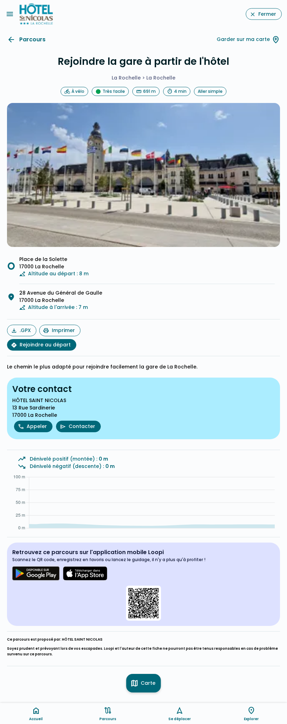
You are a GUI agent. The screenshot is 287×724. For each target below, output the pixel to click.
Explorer (251, 719)
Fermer (267, 14)
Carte (148, 683)
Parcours (32, 39)
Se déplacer (179, 719)
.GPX (25, 330)
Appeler (37, 426)
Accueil (36, 719)
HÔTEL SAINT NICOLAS (82, 639)
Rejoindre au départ (45, 344)
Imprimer (63, 330)
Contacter (82, 426)
